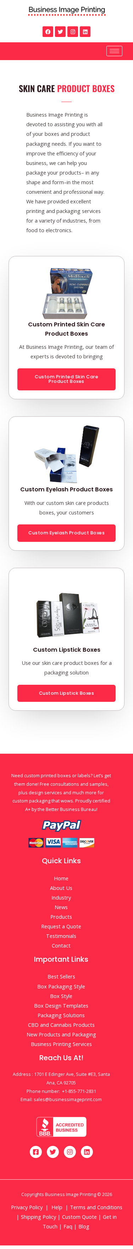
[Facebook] (48, 31)
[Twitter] (60, 31)
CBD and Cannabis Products (61, 1024)
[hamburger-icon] (114, 51)
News (61, 907)
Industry (61, 897)
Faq (67, 1226)
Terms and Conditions (96, 1207)
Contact (61, 945)
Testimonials (61, 935)
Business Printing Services (61, 1043)
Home (61, 878)
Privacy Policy (27, 1207)
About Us (61, 887)
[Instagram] (72, 31)
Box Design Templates (61, 1005)
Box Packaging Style (61, 986)
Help (56, 1207)
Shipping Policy (38, 1216)
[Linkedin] (85, 31)
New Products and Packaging (61, 1034)
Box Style (61, 995)
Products (61, 916)
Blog (84, 1226)
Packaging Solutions (61, 1015)
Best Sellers (61, 976)
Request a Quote (61, 926)
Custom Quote (79, 1216)
